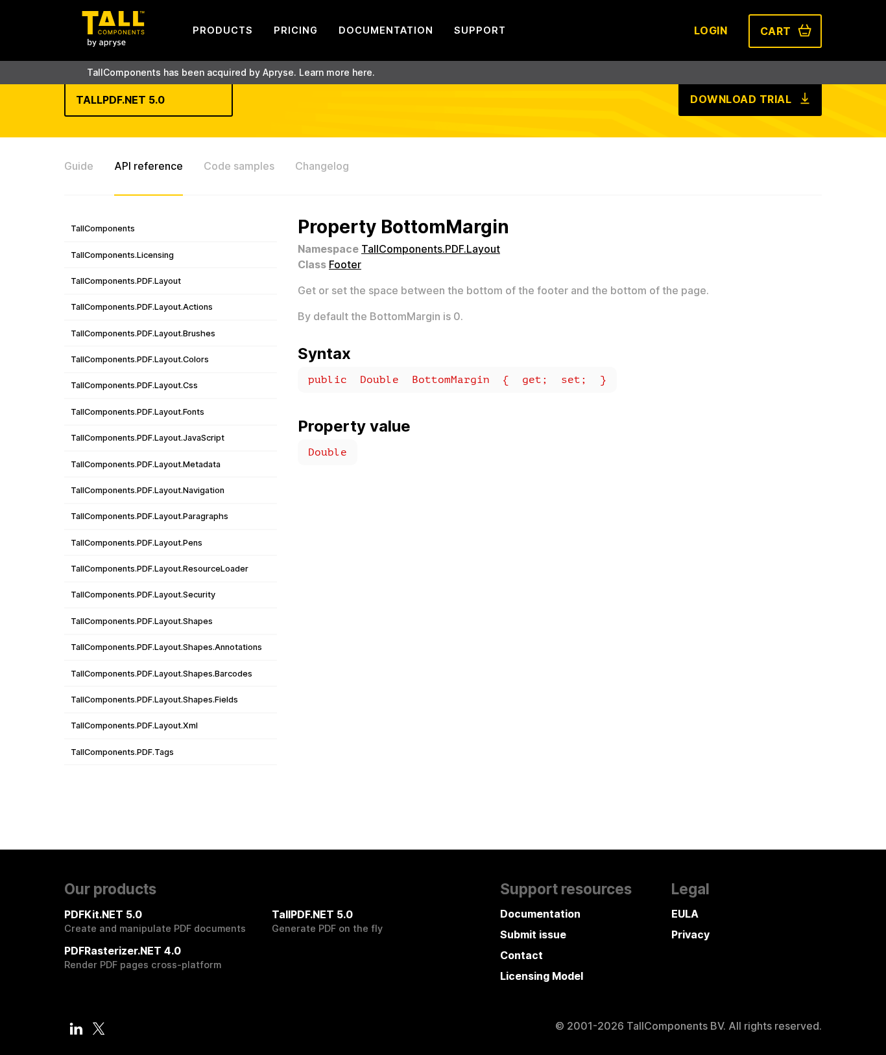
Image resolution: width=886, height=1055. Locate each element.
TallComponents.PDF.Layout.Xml (134, 725)
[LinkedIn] (76, 1028)
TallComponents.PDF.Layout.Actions (142, 307)
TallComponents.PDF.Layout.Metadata (146, 464)
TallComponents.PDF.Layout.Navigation (147, 490)
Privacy (690, 934)
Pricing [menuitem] (296, 30)
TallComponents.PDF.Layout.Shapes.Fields (154, 699)
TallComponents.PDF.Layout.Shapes (142, 621)
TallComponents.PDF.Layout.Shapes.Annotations (166, 647)
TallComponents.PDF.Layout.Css (134, 385)
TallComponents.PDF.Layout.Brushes (143, 333)
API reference (148, 165)
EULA (685, 914)
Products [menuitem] (223, 30)
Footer (345, 264)
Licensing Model (541, 976)
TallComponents (103, 228)
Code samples (239, 165)
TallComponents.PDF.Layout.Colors (140, 359)
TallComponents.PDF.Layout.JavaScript (147, 438)
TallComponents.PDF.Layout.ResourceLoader (159, 569)
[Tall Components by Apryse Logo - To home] (113, 42)
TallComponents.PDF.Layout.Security (143, 594)
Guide (78, 165)
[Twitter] (98, 1028)
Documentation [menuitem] (386, 30)
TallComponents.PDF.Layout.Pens (136, 543)
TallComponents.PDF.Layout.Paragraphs (149, 516)
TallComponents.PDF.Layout (126, 281)
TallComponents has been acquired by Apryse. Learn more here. (231, 72)
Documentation (540, 914)
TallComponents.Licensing (122, 255)
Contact (521, 955)
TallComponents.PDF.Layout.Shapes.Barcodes (161, 673)
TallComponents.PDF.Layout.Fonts (137, 412)
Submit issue (533, 934)
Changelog (322, 165)
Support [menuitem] (480, 30)
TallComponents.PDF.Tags (122, 752)
